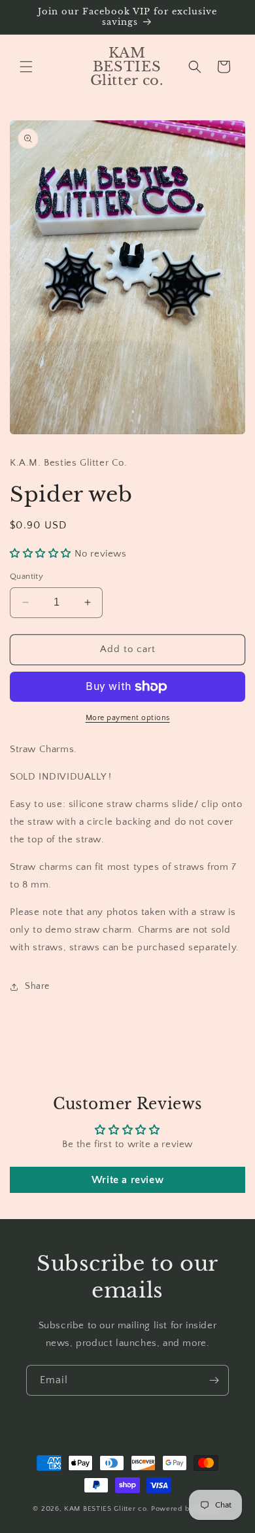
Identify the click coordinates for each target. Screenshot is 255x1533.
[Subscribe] (213, 1380)
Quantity (26, 576)
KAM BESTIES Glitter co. (106, 1509)
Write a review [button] (127, 1180)
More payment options (128, 718)
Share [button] (37, 986)
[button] (26, 66)
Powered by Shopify (186, 1509)
